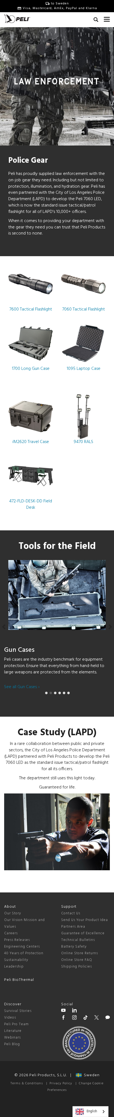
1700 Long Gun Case (31, 368)
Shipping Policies (76, 967)
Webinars (12, 1037)
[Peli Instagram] (74, 1018)
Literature (13, 1031)
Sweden (91, 1075)
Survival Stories (18, 1011)
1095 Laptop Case (83, 368)
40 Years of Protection (23, 953)
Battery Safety (74, 947)
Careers (11, 933)
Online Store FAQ (76, 960)
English (92, 1111)
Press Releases (17, 940)
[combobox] (90, 1111)
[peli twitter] (96, 1018)
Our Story (12, 913)
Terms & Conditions (27, 1083)
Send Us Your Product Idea (84, 920)
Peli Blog (12, 1044)
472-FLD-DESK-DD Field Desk (30, 504)
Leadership (14, 967)
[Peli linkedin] (74, 1011)
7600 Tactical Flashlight (30, 309)
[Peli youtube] (63, 1011)
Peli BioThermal (19, 980)
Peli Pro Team (16, 1024)
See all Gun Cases (22, 687)
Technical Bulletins (78, 940)
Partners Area (73, 927)
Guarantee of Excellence (83, 933)
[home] (17, 18)
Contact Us (70, 913)
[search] (95, 20)
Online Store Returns (79, 953)
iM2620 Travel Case (30, 442)
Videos (10, 1018)
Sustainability (16, 960)
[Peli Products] (63, 1018)
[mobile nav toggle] (107, 18)
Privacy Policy (61, 1083)
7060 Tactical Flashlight (83, 309)
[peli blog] (107, 1018)
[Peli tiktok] (85, 1018)
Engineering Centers (22, 947)
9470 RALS (83, 442)
